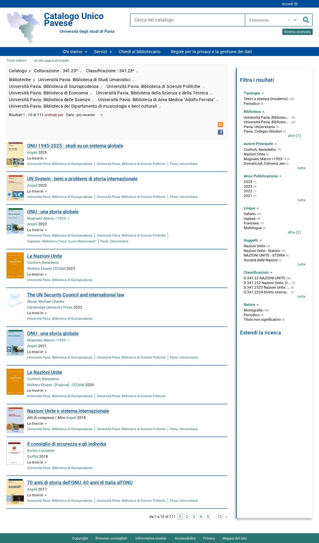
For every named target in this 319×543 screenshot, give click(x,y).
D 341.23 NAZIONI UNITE (264, 278)
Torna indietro (17, 61)
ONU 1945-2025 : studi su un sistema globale (75, 145)
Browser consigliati (111, 538)
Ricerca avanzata (297, 32)
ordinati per (53, 115)
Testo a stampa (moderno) (266, 99)
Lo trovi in (35, 158)
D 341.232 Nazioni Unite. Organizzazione (267, 283)
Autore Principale (258, 144)
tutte (302, 168)
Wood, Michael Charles (45, 301)
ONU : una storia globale (53, 211)
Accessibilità (185, 538)
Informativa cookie (150, 538)
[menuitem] (74, 51)
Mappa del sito (234, 538)
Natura (249, 304)
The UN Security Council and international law (75, 295)
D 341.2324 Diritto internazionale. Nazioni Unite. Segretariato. (267, 292)
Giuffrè (33, 456)
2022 (248, 191)
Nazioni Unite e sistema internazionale (68, 411)
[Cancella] (289, 19)
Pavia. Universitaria (184, 164)
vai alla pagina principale (51, 61)
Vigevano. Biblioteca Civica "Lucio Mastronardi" (61, 241)
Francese (251, 223)
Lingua (249, 208)
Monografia (253, 310)
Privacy (209, 538)
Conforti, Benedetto (43, 262)
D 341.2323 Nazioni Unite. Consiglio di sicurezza (267, 287)
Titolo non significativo (262, 319)
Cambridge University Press (50, 307)
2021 (248, 196)
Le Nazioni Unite (44, 256)
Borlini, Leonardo (41, 450)
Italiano (250, 214)
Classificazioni (256, 272)
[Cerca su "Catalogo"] (187, 20)
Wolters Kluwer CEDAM (46, 268)
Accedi (287, 4)
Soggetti (251, 240)
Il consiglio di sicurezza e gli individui (66, 444)
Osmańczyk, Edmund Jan (264, 163)
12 (220, 516)
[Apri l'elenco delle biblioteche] (295, 19)
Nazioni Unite (254, 154)
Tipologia (252, 93)
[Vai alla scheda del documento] (15, 155)
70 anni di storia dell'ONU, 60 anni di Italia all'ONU (80, 482)
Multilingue (253, 228)
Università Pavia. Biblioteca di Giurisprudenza (59, 164)
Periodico (252, 103)
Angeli (32, 152)
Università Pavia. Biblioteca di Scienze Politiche (131, 164)
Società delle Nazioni (261, 260)
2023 (248, 186)
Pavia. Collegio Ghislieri (263, 131)
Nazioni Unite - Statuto (262, 250)
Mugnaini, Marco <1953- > (48, 218)
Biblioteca (252, 111)
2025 (248, 181)
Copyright (80, 538)
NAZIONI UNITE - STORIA (264, 255)
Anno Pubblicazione (261, 176)
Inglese (250, 218)
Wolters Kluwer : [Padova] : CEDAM (56, 385)
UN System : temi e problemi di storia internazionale (82, 178)
